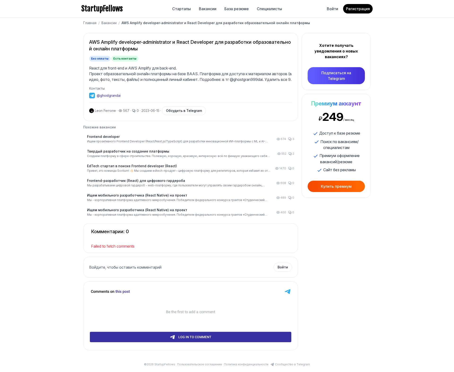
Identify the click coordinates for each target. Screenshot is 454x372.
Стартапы (181, 8)
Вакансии (207, 8)
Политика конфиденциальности (246, 364)
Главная (89, 23)
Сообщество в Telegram (292, 364)
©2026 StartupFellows (159, 364)
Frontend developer (103, 137)
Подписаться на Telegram (336, 75)
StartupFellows (102, 8)
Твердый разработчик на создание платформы (128, 151)
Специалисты (269, 8)
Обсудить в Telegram (184, 111)
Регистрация (358, 8)
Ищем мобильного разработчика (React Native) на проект (137, 195)
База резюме (236, 8)
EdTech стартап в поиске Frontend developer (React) (132, 166)
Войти (332, 8)
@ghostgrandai (109, 95)
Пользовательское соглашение (199, 364)
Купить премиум (336, 186)
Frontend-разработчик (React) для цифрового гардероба (136, 181)
